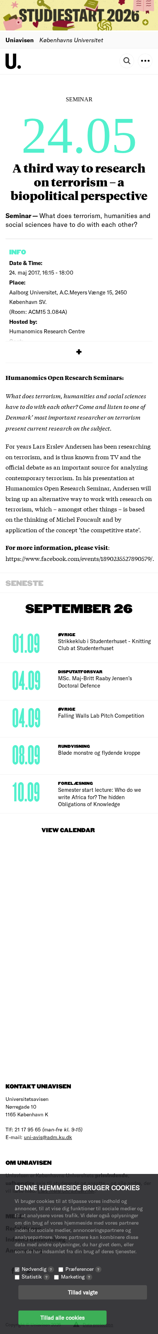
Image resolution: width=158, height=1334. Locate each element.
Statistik (34, 1276)
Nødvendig (37, 1269)
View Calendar (68, 830)
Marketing (75, 1276)
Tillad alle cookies (62, 1317)
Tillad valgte (83, 1292)
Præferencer (82, 1269)
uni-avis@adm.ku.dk (48, 1137)
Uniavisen (20, 39)
